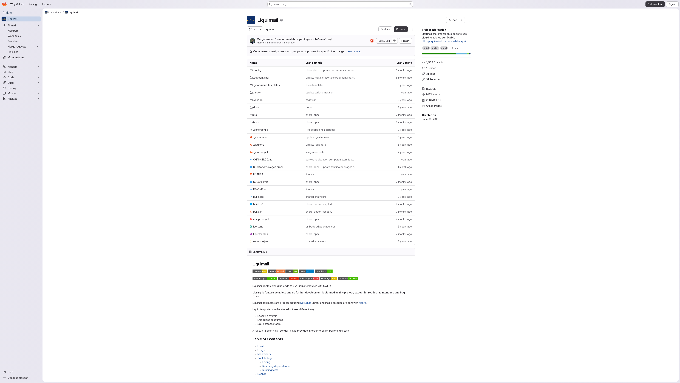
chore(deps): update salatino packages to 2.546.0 (331, 166)
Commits (435, 62)
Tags (430, 73)
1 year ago (406, 92)
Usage (261, 350)
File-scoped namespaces (321, 129)
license (310, 174)
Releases (433, 79)
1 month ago (288, 42)
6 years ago (405, 226)
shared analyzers (316, 196)
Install (260, 346)
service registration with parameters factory (331, 159)
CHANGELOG (433, 100)
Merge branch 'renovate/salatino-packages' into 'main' (291, 39)
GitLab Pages (434, 105)
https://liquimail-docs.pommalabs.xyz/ (444, 41)
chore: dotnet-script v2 (319, 204)
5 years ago (405, 85)
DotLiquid (305, 302)
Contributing (264, 358)
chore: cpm (312, 114)
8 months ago (404, 77)
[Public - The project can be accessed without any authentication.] (281, 20)
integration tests (315, 152)
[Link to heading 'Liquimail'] (271, 264)
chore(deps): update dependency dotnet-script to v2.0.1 (331, 70)
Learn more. (354, 51)
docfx (309, 107)
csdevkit (311, 99)
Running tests (270, 369)
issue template (314, 85)
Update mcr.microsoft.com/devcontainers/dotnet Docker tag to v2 (331, 77)
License (262, 373)
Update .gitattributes (317, 137)
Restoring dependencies (276, 366)
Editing (266, 361)
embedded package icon (321, 226)
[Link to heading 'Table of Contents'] (285, 339)
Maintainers (264, 354)
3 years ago (405, 99)
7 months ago (404, 114)
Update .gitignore (316, 144)
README (431, 88)
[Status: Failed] (372, 41)
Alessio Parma (264, 42)
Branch (431, 68)
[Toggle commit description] (329, 39)
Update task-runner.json (319, 92)
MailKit (362, 302)
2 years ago (405, 107)
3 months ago (404, 70)
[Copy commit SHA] (395, 41)
